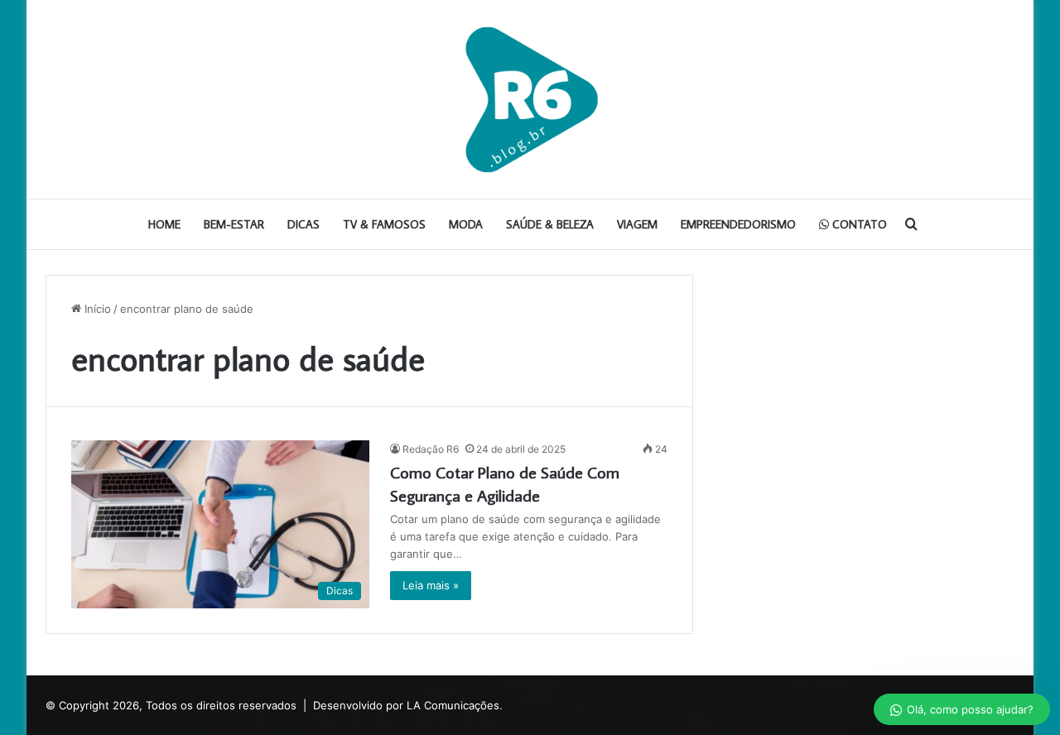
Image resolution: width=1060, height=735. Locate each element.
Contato (858, 224)
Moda (466, 224)
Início (96, 308)
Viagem (637, 224)
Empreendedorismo (738, 224)
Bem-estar (234, 224)
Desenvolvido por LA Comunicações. (408, 705)
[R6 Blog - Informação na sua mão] (530, 99)
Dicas (303, 224)
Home (164, 224)
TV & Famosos (384, 224)
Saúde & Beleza (550, 224)
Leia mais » (430, 585)
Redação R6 (430, 449)
